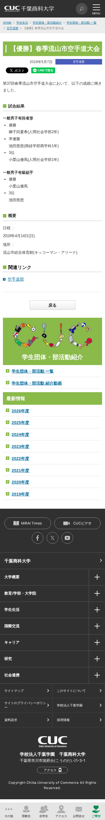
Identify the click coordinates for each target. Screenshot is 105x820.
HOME (7, 22)
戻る (52, 305)
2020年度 (20, 482)
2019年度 (20, 494)
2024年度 (20, 434)
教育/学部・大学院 (20, 593)
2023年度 (20, 446)
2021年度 (20, 470)
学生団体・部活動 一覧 (81, 22)
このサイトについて (71, 691)
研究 (8, 658)
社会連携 (12, 675)
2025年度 (20, 422)
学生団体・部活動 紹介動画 (37, 383)
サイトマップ (14, 691)
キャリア (12, 642)
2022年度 (20, 458)
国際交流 (12, 625)
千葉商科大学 (17, 561)
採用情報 (63, 720)
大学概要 (12, 576)
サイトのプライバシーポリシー (25, 705)
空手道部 (12, 28)
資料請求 (10, 720)
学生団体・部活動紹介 (47, 22)
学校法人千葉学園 (70, 705)
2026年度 (20, 411)
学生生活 (22, 22)
